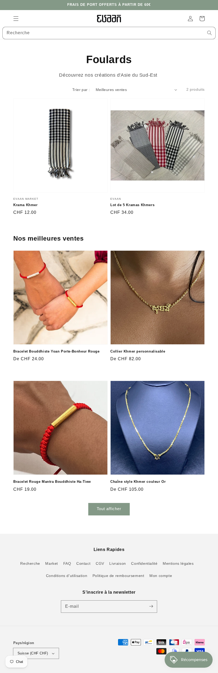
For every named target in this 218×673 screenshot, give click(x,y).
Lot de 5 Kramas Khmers (132, 205)
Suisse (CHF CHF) (33, 653)
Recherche (30, 563)
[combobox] (109, 33)
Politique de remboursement (118, 576)
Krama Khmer (25, 205)
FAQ (67, 563)
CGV (100, 563)
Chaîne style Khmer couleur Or (138, 482)
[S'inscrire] (151, 606)
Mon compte (160, 576)
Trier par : (81, 90)
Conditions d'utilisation (66, 576)
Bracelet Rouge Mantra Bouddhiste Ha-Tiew (52, 482)
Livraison (117, 563)
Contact (83, 563)
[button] (16, 18)
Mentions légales (178, 563)
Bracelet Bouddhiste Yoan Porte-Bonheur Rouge (56, 351)
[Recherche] (209, 33)
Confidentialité (144, 563)
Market (51, 563)
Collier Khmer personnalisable (137, 351)
